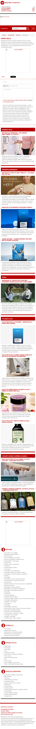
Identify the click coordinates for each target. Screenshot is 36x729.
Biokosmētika (7, 676)
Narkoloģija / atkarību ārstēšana (12, 587)
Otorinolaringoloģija (9, 595)
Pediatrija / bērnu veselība (10, 597)
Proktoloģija (7, 603)
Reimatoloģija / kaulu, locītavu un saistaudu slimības (17, 608)
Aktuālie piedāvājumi (9, 169)
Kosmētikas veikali (9, 681)
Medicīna (18, 35)
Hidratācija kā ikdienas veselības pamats (17, 207)
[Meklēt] (27, 28)
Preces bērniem (8, 686)
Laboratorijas (7, 582)
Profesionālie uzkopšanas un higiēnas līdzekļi (15, 689)
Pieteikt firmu (5, 711)
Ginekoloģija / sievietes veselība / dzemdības (15, 574)
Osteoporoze (7, 593)
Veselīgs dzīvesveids (13, 671)
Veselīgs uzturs (8, 696)
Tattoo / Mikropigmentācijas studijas (13, 664)
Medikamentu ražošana (10, 630)
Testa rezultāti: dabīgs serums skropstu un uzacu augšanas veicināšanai (17, 355)
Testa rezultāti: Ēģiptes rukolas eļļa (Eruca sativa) (15, 421)
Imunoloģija (7, 577)
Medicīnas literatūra (9, 585)
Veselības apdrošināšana (10, 694)
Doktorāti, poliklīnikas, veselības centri (14, 559)
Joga (5, 651)
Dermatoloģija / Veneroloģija (11, 561)
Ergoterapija (7, 647)
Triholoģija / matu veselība (11, 614)
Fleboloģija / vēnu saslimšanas (12, 570)
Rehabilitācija (11, 643)
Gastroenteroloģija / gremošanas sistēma (14, 572)
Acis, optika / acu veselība (11, 552)
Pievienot (30, 100)
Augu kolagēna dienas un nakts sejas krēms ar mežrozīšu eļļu (16, 390)
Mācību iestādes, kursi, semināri (12, 683)
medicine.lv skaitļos (12, 2)
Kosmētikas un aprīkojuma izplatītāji (13, 654)
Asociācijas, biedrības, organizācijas (13, 674)
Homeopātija (7, 628)
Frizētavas (6, 678)
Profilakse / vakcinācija (10, 601)
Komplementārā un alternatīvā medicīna (14, 580)
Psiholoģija (7, 605)
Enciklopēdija (11, 35)
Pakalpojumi (7, 684)
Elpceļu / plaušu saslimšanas (11, 564)
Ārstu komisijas (8, 556)
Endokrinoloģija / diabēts (10, 567)
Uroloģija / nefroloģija (9, 616)
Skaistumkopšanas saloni (10, 657)
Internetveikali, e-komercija (11, 679)
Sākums (4, 35)
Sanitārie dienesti (8, 688)
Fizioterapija (7, 649)
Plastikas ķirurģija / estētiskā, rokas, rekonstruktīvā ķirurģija (19, 598)
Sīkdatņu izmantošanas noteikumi (11, 713)
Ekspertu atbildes (6, 11)
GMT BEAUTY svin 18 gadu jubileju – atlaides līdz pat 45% (18, 173)
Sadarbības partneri (7, 709)
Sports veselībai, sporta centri (11, 662)
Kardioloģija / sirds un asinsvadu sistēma (14, 579)
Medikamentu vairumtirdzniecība (12, 633)
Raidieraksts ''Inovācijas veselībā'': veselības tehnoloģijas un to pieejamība (17, 281)
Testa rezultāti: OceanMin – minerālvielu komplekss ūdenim (17, 322)
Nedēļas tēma (7, 130)
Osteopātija (7, 592)
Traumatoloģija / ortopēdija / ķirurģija (13, 613)
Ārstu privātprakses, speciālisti (12, 557)
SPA (5, 659)
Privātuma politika (7, 714)
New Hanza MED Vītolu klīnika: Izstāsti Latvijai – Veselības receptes (16, 459)
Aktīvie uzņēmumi (6, 8)
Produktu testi (7, 319)
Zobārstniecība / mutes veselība (12, 618)
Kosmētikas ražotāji (9, 652)
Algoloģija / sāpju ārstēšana (11, 554)
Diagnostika (7, 562)
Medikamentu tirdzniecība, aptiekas (13, 632)
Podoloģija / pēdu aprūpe (10, 600)
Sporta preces (7, 660)
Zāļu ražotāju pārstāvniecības (11, 635)
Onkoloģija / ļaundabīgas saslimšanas (14, 590)
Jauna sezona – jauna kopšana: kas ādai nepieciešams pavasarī (17, 239)
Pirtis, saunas (7, 656)
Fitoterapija (7, 569)
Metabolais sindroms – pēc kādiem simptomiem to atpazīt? (14, 133)
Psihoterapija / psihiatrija (10, 606)
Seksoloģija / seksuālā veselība (12, 610)
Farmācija (9, 625)
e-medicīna (7, 565)
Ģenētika (6, 575)
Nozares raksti (5, 9)
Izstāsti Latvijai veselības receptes (14, 456)
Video (4, 277)
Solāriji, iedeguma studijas (11, 692)
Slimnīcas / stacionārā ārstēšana (12, 611)
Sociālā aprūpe (8, 691)
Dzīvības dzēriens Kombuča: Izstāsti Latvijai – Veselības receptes (18, 489)
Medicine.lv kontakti (7, 707)
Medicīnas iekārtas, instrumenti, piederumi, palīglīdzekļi (18, 583)
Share (3, 76)
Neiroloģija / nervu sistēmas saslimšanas (14, 588)
